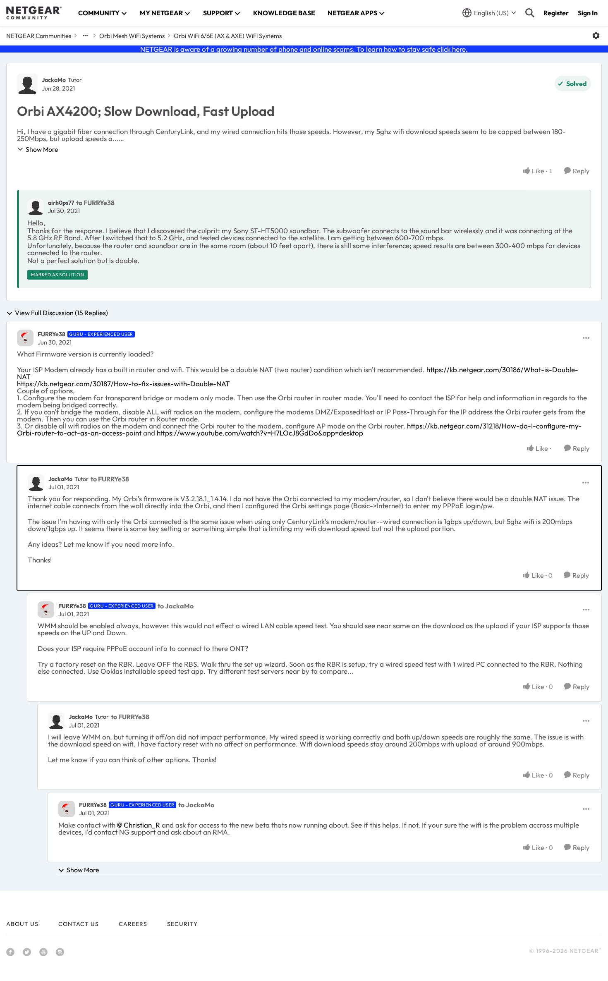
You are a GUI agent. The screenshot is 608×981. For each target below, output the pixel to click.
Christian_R (142, 825)
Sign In (588, 13)
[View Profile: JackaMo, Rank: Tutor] (27, 84)
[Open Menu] (596, 35)
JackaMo (54, 80)
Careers (133, 924)
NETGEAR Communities (38, 36)
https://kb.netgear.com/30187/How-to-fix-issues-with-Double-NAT (123, 383)
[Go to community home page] (34, 12)
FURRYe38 (51, 334)
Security (182, 924)
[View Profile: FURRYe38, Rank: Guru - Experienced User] (25, 338)
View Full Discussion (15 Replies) (61, 313)
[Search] (530, 13)
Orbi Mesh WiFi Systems (132, 36)
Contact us (78, 924)
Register (556, 13)
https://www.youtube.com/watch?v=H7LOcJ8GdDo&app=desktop (260, 432)
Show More (42, 149)
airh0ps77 (61, 203)
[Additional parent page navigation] (85, 35)
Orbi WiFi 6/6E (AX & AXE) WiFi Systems (228, 36)
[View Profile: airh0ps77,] (35, 207)
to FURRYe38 (95, 202)
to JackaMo (176, 606)
